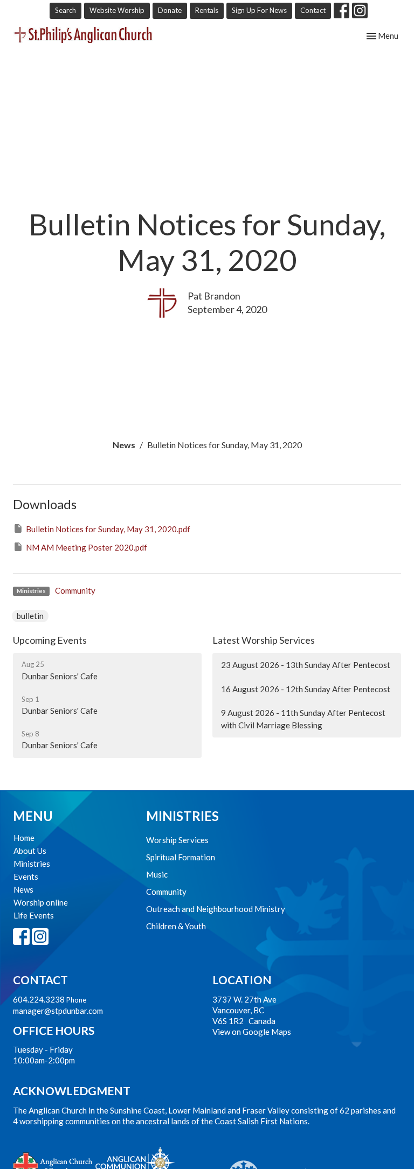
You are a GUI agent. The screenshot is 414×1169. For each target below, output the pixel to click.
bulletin (30, 616)
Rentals (206, 10)
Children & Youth (176, 926)
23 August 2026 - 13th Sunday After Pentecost (305, 665)
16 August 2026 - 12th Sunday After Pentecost (305, 689)
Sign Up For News (259, 10)
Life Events (33, 915)
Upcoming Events (50, 640)
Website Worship (116, 10)
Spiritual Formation (180, 857)
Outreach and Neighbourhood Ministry (215, 909)
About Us (29, 850)
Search (65, 10)
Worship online (40, 902)
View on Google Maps (251, 1031)
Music (157, 874)
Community (75, 590)
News (124, 445)
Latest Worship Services (263, 640)
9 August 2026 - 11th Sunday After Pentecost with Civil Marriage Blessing (303, 719)
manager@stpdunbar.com (58, 1010)
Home (23, 838)
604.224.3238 (39, 999)
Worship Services (177, 840)
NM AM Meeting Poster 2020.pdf (86, 547)
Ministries (31, 863)
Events (25, 876)
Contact (313, 10)
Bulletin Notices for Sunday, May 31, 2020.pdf (108, 529)
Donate (170, 10)
